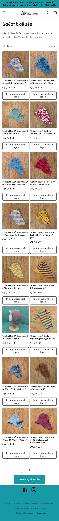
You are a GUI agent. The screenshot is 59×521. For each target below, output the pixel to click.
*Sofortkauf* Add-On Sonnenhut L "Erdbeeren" (43, 132)
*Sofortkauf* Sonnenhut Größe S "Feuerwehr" (43, 183)
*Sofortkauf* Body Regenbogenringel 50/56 (42, 337)
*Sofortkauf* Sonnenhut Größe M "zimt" (43, 388)
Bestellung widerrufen (29, 479)
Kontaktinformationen (25, 513)
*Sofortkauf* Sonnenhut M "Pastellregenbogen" (15, 82)
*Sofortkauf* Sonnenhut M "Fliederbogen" (15, 337)
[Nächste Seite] (38, 470)
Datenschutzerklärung (23, 508)
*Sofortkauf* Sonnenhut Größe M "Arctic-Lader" (15, 183)
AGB (36, 508)
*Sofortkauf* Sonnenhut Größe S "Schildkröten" (15, 388)
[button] (3, 12)
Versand (44, 508)
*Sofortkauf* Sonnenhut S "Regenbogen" (43, 287)
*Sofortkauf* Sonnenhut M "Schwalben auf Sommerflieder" (43, 440)
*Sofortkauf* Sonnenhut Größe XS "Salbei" (15, 132)
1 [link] (20, 470)
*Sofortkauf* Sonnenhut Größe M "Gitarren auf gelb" (43, 235)
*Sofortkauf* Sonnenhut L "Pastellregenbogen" (15, 234)
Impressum (41, 513)
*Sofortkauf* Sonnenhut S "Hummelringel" (15, 287)
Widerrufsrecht (47, 503)
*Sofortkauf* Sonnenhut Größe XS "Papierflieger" (15, 439)
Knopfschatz (17, 503)
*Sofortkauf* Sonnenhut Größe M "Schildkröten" (43, 82)
